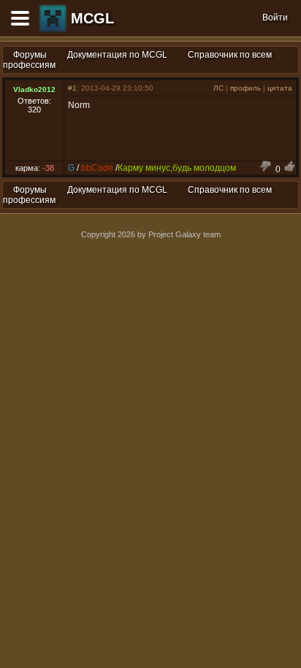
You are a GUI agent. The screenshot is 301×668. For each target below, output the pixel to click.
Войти (275, 17)
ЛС (218, 88)
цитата (279, 88)
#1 (72, 88)
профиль (245, 88)
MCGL (92, 18)
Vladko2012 (34, 89)
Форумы (30, 55)
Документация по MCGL (117, 55)
